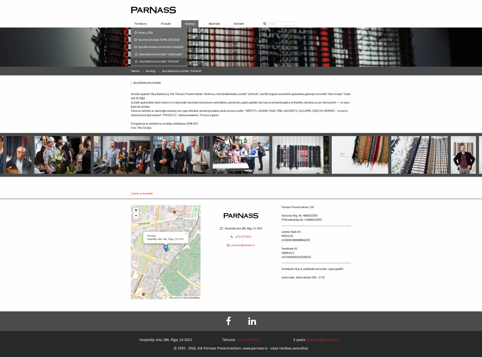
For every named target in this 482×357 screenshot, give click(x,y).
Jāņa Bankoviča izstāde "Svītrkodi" (158, 61)
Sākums (135, 71)
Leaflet (175, 297)
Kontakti (239, 23)
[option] (241, 155)
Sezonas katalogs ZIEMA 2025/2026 (158, 39)
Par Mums (141, 23)
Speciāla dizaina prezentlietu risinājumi (160, 46)
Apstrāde (214, 23)
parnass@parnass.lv (243, 245)
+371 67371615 (243, 236)
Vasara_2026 (145, 32)
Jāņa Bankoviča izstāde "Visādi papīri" (160, 54)
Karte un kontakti (143, 193)
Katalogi (190, 23)
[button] (165, 248)
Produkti (166, 23)
